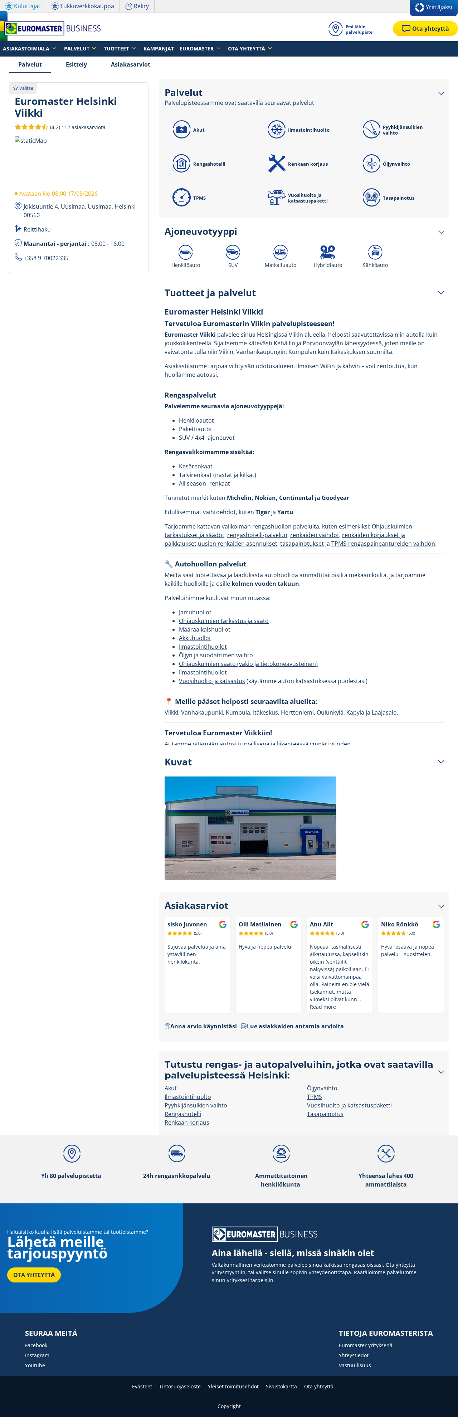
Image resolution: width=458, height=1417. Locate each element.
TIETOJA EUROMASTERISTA (386, 1333)
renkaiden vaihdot (314, 535)
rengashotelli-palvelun (257, 535)
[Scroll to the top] (439, 1402)
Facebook (36, 1345)
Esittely (76, 64)
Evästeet (142, 1386)
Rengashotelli (209, 164)
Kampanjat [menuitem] (158, 48)
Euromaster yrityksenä (366, 1345)
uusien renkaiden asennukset (237, 543)
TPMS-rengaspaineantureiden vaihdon (383, 543)
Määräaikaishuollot (204, 629)
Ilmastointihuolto (309, 130)
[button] (77, 127)
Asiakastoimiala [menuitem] (27, 48)
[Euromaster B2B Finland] (50, 28)
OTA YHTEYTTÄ (34, 1275)
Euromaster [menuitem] (197, 48)
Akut (199, 130)
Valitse (26, 88)
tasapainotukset (302, 543)
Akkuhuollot (195, 638)
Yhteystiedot (354, 1355)
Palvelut (30, 64)
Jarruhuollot (195, 612)
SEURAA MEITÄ (51, 1333)
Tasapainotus (398, 198)
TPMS (199, 198)
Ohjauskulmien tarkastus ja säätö (224, 621)
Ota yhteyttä (318, 1386)
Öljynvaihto (396, 164)
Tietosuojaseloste (180, 1386)
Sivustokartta (281, 1386)
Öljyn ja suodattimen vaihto (216, 655)
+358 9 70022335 (46, 258)
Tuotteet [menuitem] (117, 48)
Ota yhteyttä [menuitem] (247, 48)
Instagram (37, 1355)
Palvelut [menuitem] (77, 48)
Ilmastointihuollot (203, 647)
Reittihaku (37, 229)
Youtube (35, 1365)
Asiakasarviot (130, 64)
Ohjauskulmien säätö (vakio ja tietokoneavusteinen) (248, 664)
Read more (323, 1006)
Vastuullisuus (355, 1365)
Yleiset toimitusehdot (233, 1386)
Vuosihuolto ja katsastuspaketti (308, 198)
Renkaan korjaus (308, 164)
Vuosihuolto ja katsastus (212, 681)
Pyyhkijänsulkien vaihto (403, 130)
